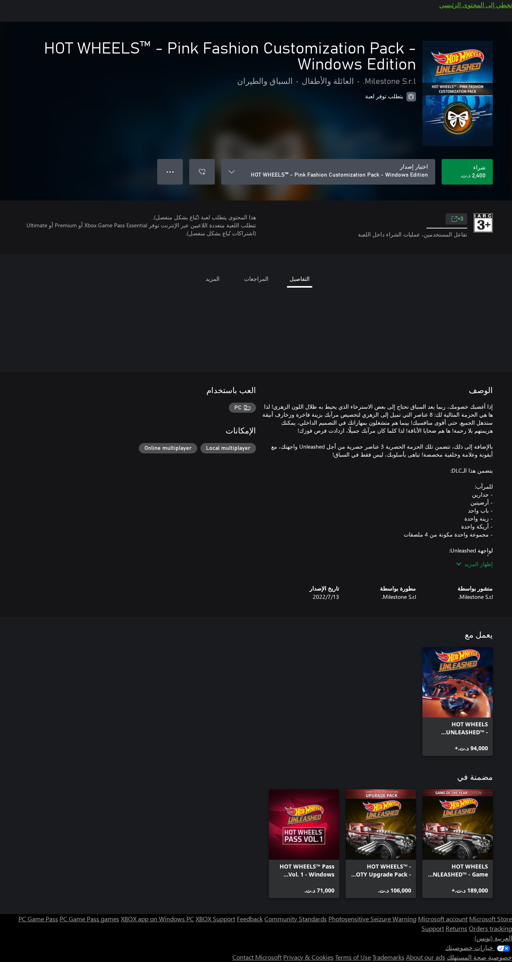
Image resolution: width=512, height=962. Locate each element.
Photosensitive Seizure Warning (372, 918)
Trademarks (388, 957)
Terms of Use (353, 957)
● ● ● (170, 171)
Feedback (250, 918)
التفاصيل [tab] (300, 278)
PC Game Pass (38, 918)
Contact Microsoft (257, 957)
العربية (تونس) (493, 938)
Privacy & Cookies (308, 957)
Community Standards (295, 918)
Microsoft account (443, 918)
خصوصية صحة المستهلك (479, 957)
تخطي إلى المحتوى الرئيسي (475, 4)
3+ (460, 219)
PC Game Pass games (89, 918)
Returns (456, 928)
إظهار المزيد (478, 564)
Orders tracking (490, 928)
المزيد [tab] (213, 278)
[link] (457, 701)
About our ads (425, 957)
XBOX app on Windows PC (157, 918)
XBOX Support (215, 918)
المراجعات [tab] (256, 278)
